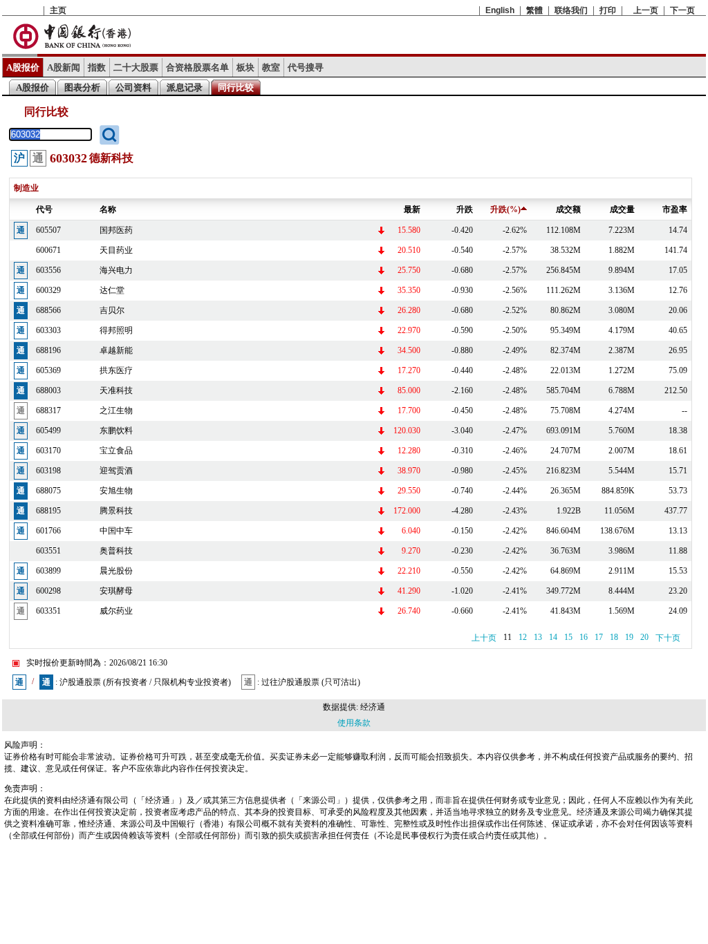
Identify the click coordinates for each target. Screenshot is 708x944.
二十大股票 (135, 67)
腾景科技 (116, 511)
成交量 (622, 209)
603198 (48, 470)
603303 (48, 330)
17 (599, 637)
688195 (48, 511)
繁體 (534, 10)
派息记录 (185, 87)
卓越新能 (116, 350)
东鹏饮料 (116, 430)
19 (629, 637)
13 (538, 637)
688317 (48, 410)
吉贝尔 (112, 310)
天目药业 (116, 250)
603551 (48, 551)
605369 (48, 370)
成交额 (568, 209)
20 (644, 637)
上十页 (484, 638)
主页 (58, 10)
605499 (48, 430)
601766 (48, 531)
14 (553, 637)
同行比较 (236, 87)
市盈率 (674, 209)
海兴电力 (116, 270)
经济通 (372, 707)
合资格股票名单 (197, 67)
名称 (108, 209)
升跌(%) (505, 209)
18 (614, 637)
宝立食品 (116, 450)
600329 (48, 290)
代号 (44, 209)
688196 (48, 350)
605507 (48, 230)
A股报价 (22, 67)
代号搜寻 (306, 67)
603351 (48, 611)
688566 (48, 310)
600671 (48, 250)
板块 (245, 67)
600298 (48, 591)
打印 (607, 10)
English (499, 10)
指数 (97, 67)
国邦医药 (116, 230)
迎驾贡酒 (116, 470)
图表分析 (82, 87)
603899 (48, 571)
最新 (412, 209)
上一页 (645, 10)
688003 (48, 390)
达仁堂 (112, 290)
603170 (48, 450)
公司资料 (133, 87)
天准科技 (116, 390)
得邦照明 (116, 330)
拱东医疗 (116, 370)
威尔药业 (116, 611)
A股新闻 (63, 67)
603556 (48, 270)
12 (523, 637)
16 (583, 637)
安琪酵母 (116, 591)
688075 (48, 490)
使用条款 (354, 723)
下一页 (682, 10)
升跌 (464, 209)
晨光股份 (116, 571)
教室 (271, 67)
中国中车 (116, 531)
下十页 (667, 638)
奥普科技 (116, 551)
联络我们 (571, 10)
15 (568, 637)
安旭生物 (116, 490)
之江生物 (116, 410)
